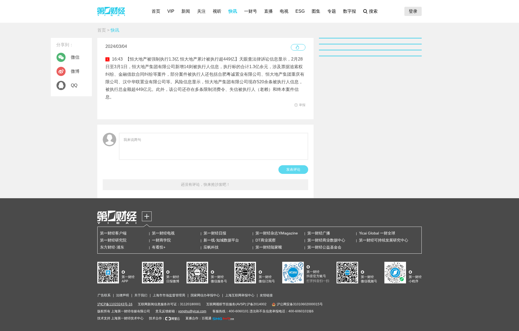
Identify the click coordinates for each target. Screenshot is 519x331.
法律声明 (122, 295)
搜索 (373, 11)
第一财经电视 (163, 233)
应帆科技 (211, 247)
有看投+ (158, 247)
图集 (316, 11)
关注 (201, 11)
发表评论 (293, 169)
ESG (300, 11)
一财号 (250, 11)
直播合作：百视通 (198, 318)
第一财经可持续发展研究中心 (383, 240)
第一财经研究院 (113, 240)
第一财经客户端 (113, 233)
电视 (284, 11)
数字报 (349, 11)
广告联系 (104, 295)
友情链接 (266, 295)
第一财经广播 (318, 233)
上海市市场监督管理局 (169, 295)
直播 (268, 11)
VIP (170, 11)
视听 (217, 11)
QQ (74, 85)
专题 (331, 11)
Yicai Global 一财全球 (377, 233)
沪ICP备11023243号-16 (114, 304)
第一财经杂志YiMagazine (276, 233)
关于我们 (140, 295)
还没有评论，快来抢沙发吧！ (205, 184)
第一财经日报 (215, 233)
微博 (75, 71)
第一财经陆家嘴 (268, 247)
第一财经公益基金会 (324, 247)
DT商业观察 (265, 240)
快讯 (232, 11)
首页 (156, 11)
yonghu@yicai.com (192, 311)
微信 (75, 57)
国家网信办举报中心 (205, 295)
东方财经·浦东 (112, 247)
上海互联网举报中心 (239, 295)
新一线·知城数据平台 (221, 240)
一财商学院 (161, 240)
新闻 (185, 11)
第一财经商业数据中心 (326, 240)
